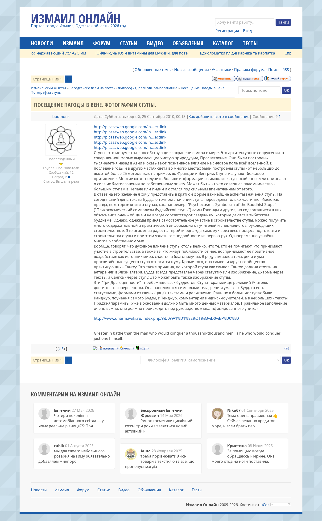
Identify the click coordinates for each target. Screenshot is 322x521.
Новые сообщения (191, 69)
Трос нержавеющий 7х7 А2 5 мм (48, 53)
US (61, 348)
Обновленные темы (153, 69)
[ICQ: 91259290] (142, 348)
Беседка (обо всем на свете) (92, 88)
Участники (221, 69)
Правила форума (249, 69)
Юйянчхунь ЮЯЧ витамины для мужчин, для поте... (134, 53)
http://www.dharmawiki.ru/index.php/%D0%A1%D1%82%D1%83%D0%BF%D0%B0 (166, 318)
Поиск (274, 69)
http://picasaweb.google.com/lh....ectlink (130, 126)
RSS (285, 69)
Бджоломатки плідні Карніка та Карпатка (229, 53)
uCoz (264, 504)
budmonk (61, 116)
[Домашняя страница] (126, 348)
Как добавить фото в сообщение (219, 116)
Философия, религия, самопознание (147, 88)
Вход (247, 30)
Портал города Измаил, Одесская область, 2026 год (78, 25)
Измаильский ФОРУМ (48, 88)
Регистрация (227, 30)
